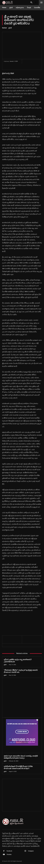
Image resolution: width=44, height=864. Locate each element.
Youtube (9, 854)
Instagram (31, 851)
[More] (24, 67)
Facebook (9, 851)
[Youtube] (4, 854)
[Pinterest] (14, 67)
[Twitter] (9, 67)
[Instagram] (25, 851)
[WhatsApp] (19, 67)
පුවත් (10, 28)
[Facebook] (4, 67)
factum (4, 28)
